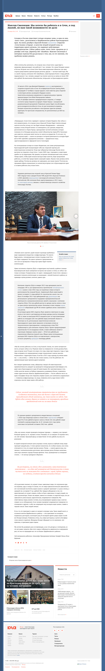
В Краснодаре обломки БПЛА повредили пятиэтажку (15, 609)
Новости (37, 16)
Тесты (56, 636)
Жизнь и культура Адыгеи (38, 642)
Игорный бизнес (28, 550)
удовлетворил (52, 296)
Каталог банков (22, 636)
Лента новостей (61, 614)
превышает (34, 338)
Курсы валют (22, 642)
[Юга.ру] (8, 16)
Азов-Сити (17, 550)
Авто (55, 634)
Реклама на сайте (84, 56)
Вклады (20, 638)
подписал (48, 86)
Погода (49, 16)
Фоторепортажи (59, 646)
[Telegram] (58, 630)
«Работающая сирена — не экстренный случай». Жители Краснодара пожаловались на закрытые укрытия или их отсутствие (66, 595)
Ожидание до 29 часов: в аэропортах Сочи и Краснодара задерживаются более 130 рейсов (67, 607)
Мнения (29, 16)
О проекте (7, 667)
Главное (10, 634)
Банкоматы (21, 643)
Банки (24, 16)
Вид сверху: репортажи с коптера (40, 636)
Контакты (23, 667)
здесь (18, 655)
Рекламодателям (15, 667)
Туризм (34, 634)
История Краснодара (37, 640)
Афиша (17, 16)
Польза (56, 638)
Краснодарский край (25, 31)
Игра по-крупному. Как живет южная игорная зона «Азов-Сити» (66, 258)
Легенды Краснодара (37, 638)
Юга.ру (21, 627)
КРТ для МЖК (36, 609)
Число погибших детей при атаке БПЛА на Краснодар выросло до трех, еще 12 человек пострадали (28, 583)
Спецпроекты (58, 643)
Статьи (43, 16)
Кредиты (21, 640)
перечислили (52, 418)
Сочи (44, 550)
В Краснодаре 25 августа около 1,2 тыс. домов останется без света (67, 583)
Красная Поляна (37, 550)
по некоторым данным (25, 182)
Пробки (56, 16)
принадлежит (34, 178)
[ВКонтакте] (54, 630)
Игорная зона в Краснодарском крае (20, 560)
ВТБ (22, 550)
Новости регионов (64, 574)
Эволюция (57, 641)
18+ (94, 16)
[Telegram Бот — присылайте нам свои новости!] (62, 630)
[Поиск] (98, 16)
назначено (52, 43)
